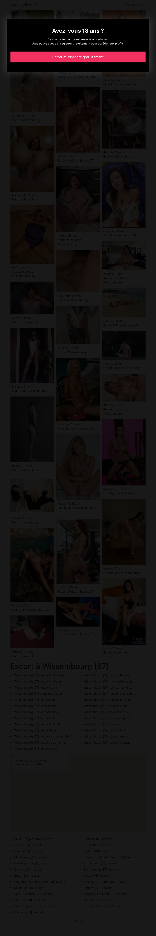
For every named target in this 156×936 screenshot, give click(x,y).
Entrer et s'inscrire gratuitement (78, 57)
